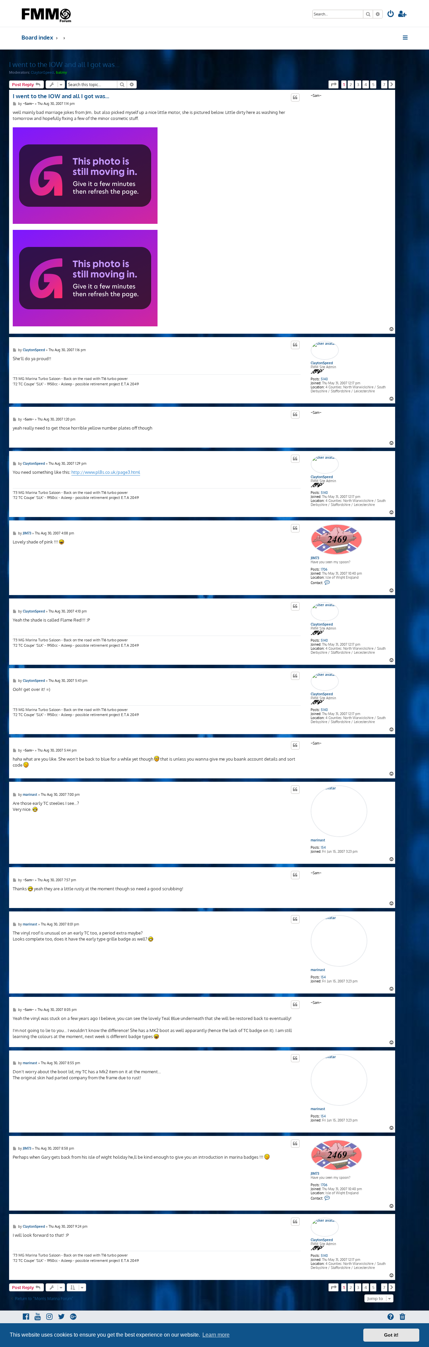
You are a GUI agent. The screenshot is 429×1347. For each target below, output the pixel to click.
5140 (324, 379)
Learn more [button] (216, 1335)
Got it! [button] (391, 1335)
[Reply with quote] (295, 97)
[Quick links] (405, 37)
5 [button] (373, 84)
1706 (324, 569)
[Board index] (47, 13)
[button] (333, 84)
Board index (37, 37)
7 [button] (384, 84)
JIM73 (315, 558)
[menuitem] (390, 14)
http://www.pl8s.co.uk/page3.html (105, 472)
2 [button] (351, 84)
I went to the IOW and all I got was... (64, 64)
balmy (61, 72)
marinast (318, 840)
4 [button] (365, 84)
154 (323, 847)
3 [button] (358, 84)
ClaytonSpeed (42, 72)
